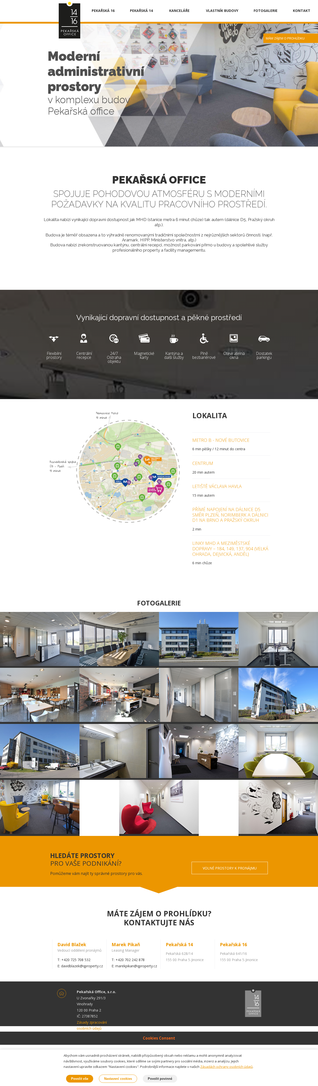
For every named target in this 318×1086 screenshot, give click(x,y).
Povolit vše (79, 1079)
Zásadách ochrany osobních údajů (226, 1066)
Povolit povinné (160, 1079)
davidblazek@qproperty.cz (82, 966)
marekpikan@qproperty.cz (136, 966)
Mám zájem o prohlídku (285, 38)
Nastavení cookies (118, 1079)
